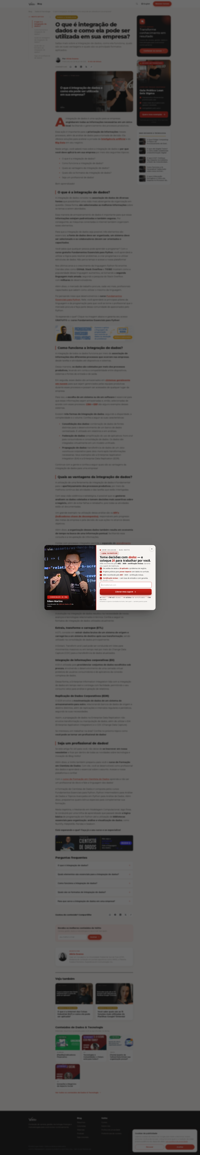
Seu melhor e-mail (107, 580)
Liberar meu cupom (124, 591)
